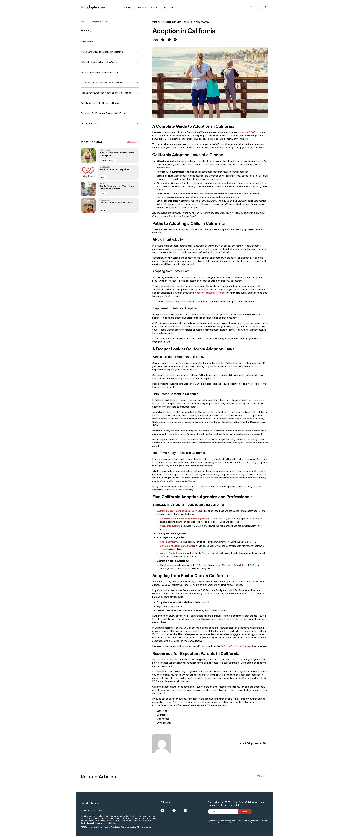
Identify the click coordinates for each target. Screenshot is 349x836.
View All (131, 142)
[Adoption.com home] (93, 7)
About (83, 810)
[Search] (252, 7)
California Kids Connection (177, 301)
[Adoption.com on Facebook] (174, 811)
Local (100, 810)
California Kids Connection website (237, 646)
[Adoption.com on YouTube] (162, 811)
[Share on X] (169, 39)
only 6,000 (253, 581)
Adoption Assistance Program (210, 292)
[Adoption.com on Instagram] (186, 811)
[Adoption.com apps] (257, 7)
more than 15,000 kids (248, 132)
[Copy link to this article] (175, 39)
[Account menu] (265, 7)
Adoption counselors (177, 690)
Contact (91, 810)
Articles (83, 22)
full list (243, 565)
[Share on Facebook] (162, 39)
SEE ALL (260, 776)
